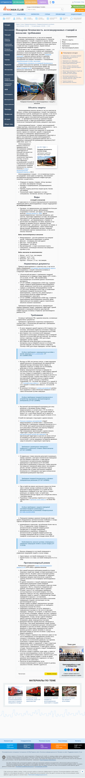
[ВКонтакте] (28, 668)
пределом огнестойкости (38, 499)
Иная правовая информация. (48, 759)
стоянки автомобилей (44, 388)
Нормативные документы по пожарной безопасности (35, 63)
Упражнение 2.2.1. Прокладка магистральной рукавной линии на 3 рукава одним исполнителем (72, 62)
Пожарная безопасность (30, 24)
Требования (66, 46)
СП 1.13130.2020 (37, 354)
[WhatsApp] (41, 668)
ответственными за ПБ (24, 68)
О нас (80, 752)
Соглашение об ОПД (25, 752)
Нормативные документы (70, 44)
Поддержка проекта (73, 752)
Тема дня (8, 35)
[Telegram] (47, 668)
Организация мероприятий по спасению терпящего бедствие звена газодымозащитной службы (72, 77)
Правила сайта (35, 752)
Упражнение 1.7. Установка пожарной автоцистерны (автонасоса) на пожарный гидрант (72, 57)
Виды (64, 42)
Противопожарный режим (70, 48)
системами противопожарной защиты (43, 268)
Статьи (47, 14)
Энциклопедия (76, 14)
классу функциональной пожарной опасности (23, 170)
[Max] (71, 669)
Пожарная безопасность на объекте (45, 24)
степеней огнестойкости (31, 383)
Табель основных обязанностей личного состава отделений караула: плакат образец (72, 67)
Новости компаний (7, 40)
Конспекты (21, 14)
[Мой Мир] (54, 668)
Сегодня (7, 25)
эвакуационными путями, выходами (28, 61)
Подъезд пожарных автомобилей (31, 421)
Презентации (60, 14)
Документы (7, 14)
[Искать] (62, 9)
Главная (18, 24)
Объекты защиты (67, 40)
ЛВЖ (40, 213)
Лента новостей (9, 30)
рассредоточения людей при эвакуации (33, 434)
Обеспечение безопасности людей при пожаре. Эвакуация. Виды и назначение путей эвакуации (72, 72)
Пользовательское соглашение (10, 752)
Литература (35, 14)
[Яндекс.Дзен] (77, 669)
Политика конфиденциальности (48, 752)
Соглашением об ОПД (41, 766)
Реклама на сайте (78, 6)
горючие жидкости (32, 213)
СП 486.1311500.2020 (27, 512)
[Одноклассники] (34, 668)
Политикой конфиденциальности (25, 766)
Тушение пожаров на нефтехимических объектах (69, 81)
